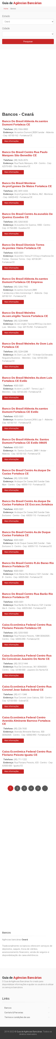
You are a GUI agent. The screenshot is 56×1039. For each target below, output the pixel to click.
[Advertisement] (28, 79)
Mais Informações (11, 141)
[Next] (45, 788)
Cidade (6, 28)
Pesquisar (28, 41)
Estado (6, 16)
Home (6, 9)
